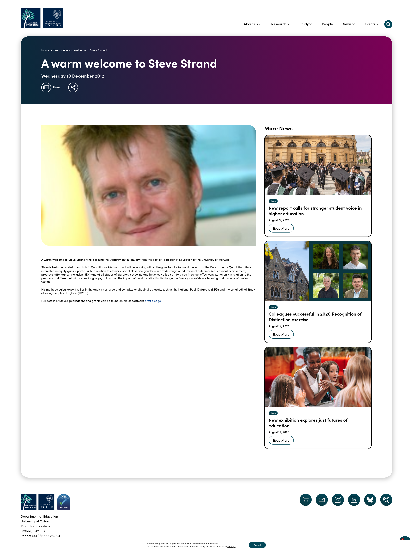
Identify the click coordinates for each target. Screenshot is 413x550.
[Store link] (306, 502)
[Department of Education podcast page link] (386, 500)
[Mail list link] (322, 502)
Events (370, 23)
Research (278, 23)
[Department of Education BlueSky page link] (370, 500)
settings (231, 546)
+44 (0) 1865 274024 (46, 535)
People (327, 23)
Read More (281, 228)
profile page (153, 301)
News (347, 23)
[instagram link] (338, 500)
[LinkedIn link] (354, 500)
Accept (257, 544)
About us (251, 23)
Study (304, 23)
